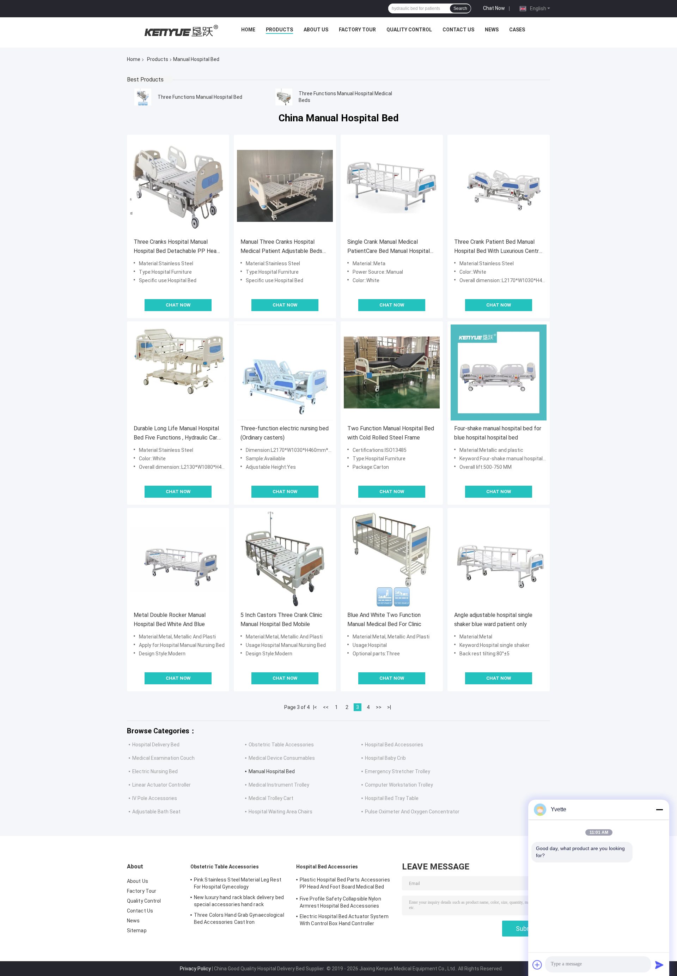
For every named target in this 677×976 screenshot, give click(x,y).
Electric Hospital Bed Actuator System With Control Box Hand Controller (344, 920)
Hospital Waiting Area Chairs (280, 811)
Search (460, 8)
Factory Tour (357, 29)
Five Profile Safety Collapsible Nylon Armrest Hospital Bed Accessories (340, 902)
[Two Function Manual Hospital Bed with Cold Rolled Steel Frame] (392, 372)
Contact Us (458, 29)
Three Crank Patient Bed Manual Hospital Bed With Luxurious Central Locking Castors (498, 247)
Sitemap (137, 930)
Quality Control (409, 29)
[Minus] (659, 809)
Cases (517, 29)
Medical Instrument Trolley (279, 785)
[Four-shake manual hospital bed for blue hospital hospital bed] (499, 372)
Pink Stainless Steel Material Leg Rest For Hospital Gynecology (237, 883)
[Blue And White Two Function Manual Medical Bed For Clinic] (392, 559)
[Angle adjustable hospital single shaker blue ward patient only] (499, 559)
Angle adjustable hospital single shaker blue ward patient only (493, 620)
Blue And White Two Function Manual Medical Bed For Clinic (384, 620)
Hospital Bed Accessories (394, 744)
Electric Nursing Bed (155, 771)
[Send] (659, 964)
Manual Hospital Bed (272, 771)
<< (326, 707)
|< (315, 707)
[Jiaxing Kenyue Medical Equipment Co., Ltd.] (180, 31)
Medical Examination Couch (163, 758)
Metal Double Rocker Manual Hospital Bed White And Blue (170, 620)
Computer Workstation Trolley (399, 785)
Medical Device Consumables (282, 758)
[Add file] (537, 964)
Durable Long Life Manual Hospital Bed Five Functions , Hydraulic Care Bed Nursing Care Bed (177, 433)
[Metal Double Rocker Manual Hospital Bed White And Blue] (178, 559)
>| (389, 707)
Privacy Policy (195, 968)
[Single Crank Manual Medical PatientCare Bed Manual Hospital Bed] (392, 186)
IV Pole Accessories (154, 798)
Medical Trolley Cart (271, 798)
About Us (316, 29)
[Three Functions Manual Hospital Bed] (142, 97)
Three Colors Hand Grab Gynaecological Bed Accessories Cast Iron (239, 918)
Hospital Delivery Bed (155, 744)
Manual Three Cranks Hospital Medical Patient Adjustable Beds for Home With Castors (281, 247)
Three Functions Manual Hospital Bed (200, 97)
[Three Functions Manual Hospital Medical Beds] (283, 97)
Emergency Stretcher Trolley (397, 771)
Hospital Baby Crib (385, 758)
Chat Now (494, 8)
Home (248, 29)
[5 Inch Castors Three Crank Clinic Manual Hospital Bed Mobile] (285, 559)
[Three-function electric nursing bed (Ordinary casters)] (285, 372)
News (492, 29)
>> (379, 707)
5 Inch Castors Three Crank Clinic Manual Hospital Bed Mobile (281, 620)
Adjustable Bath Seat (156, 811)
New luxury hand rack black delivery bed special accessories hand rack (239, 901)
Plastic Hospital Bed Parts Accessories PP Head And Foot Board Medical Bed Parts (345, 884)
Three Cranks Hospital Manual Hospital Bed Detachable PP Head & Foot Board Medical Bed (177, 247)
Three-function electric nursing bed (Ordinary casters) (284, 433)
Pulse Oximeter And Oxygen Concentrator (412, 811)
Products (279, 29)
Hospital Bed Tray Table (392, 798)
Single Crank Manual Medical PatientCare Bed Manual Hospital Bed (388, 247)
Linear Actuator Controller (161, 785)
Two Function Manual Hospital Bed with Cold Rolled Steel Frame (390, 433)
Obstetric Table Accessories (281, 744)
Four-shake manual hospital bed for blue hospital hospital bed (497, 433)
